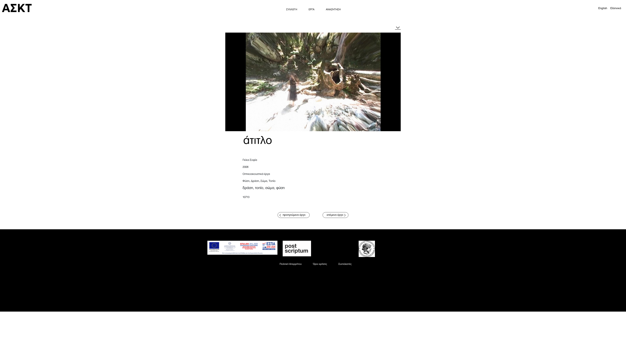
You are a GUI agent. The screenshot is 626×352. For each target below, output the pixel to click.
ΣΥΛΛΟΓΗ (291, 9)
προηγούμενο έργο (294, 214)
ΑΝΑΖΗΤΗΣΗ (333, 9)
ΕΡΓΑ (311, 9)
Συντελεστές (345, 264)
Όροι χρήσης (320, 264)
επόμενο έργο (335, 214)
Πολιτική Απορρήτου (291, 264)
